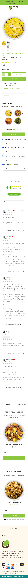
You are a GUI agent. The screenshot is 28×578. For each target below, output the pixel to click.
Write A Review (14, 194)
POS (3, 573)
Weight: (4, 69)
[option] (4, 43)
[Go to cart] (25, 8)
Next (25, 404)
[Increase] (9, 74)
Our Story (13, 551)
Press (3, 553)
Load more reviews (14, 394)
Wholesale (5, 555)
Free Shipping (14, 555)
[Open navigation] (2, 7)
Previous (20, 404)
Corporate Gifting (18, 557)
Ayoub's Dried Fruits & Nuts (9, 53)
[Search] (21, 8)
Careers (20, 551)
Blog (21, 555)
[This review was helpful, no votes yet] (20, 230)
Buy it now (14, 79)
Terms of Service (11, 553)
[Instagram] (5, 536)
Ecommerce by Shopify (12, 573)
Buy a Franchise (6, 557)
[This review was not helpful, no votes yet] (23, 230)
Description (5, 96)
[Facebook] (2, 536)
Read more (6, 305)
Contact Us (5, 551)
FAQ (19, 553)
